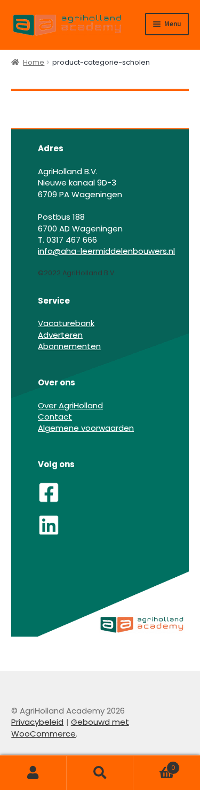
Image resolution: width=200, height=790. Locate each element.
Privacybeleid (37, 721)
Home (33, 62)
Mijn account (33, 773)
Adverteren (60, 334)
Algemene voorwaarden (86, 427)
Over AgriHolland (70, 405)
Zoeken (100, 773)
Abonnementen (69, 346)
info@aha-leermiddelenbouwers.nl (106, 251)
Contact (55, 416)
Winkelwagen (154, 764)
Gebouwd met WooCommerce (70, 727)
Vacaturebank (66, 323)
